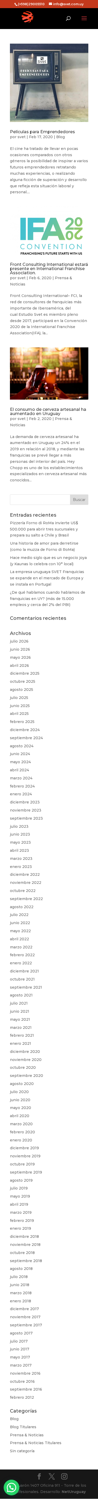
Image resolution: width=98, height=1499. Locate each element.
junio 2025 (20, 705)
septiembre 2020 (26, 1075)
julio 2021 (19, 1003)
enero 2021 (20, 1043)
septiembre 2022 (26, 898)
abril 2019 (19, 1204)
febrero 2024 (22, 786)
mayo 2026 (20, 657)
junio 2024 (20, 753)
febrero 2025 (22, 721)
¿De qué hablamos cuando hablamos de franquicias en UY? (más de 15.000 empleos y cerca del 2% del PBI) (47, 598)
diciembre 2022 (25, 874)
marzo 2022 (21, 947)
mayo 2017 (20, 1357)
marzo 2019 (21, 1212)
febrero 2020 (22, 1132)
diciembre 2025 (24, 673)
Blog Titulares (23, 1427)
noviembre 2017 (25, 1317)
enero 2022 (21, 963)
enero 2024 (21, 794)
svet (22, 137)
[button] (11, 1487)
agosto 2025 (21, 689)
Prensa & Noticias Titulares (35, 1442)
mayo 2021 (20, 1019)
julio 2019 (19, 1188)
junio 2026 (20, 649)
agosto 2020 (22, 1083)
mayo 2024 (20, 762)
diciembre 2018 (24, 1236)
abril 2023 (19, 850)
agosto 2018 (21, 1268)
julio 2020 (19, 1091)
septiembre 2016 (26, 1389)
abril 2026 (19, 665)
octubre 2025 (22, 681)
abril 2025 (19, 713)
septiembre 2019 (26, 1172)
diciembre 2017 (24, 1308)
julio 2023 (19, 826)
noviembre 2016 (25, 1373)
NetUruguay (74, 1491)
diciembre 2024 (25, 729)
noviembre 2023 (25, 810)
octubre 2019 (22, 1164)
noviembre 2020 (26, 1059)
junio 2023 (20, 834)
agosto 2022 (21, 907)
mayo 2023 (20, 842)
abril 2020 (19, 1115)
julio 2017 (19, 1341)
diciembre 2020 (25, 1051)
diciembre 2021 (24, 971)
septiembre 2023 (26, 818)
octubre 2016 (22, 1381)
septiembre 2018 (26, 1260)
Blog (60, 137)
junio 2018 (19, 1284)
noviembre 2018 (25, 1244)
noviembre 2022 (25, 882)
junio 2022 (20, 922)
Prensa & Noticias (27, 1435)
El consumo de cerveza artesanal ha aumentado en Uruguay (48, 411)
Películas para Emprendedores (42, 131)
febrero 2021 (22, 1035)
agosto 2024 (21, 746)
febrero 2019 (22, 1220)
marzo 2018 (21, 1293)
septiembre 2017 (26, 1325)
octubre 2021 (22, 979)
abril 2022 (19, 939)
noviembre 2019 (25, 1156)
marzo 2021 (21, 1027)
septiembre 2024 (26, 738)
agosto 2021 (21, 995)
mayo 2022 (20, 931)
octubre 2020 (23, 1067)
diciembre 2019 (24, 1148)
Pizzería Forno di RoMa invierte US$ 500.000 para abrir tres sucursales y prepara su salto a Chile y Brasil (44, 529)
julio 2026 (19, 641)
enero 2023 (21, 866)
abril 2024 (19, 770)
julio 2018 (19, 1276)
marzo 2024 (21, 778)
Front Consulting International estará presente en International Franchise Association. (49, 268)
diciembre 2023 (25, 802)
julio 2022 (19, 914)
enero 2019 (20, 1228)
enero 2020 (21, 1140)
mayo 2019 (20, 1196)
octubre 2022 (23, 890)
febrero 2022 (22, 955)
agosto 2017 (21, 1333)
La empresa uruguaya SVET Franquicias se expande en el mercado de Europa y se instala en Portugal (47, 578)
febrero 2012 (22, 1397)
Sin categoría (22, 1451)
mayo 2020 (20, 1107)
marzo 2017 (21, 1365)
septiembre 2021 (26, 987)
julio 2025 (19, 697)
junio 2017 (19, 1349)
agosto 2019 (21, 1180)
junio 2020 (20, 1100)
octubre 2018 (22, 1252)
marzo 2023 (21, 858)
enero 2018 (20, 1301)
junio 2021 (19, 1011)
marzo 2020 (21, 1124)
